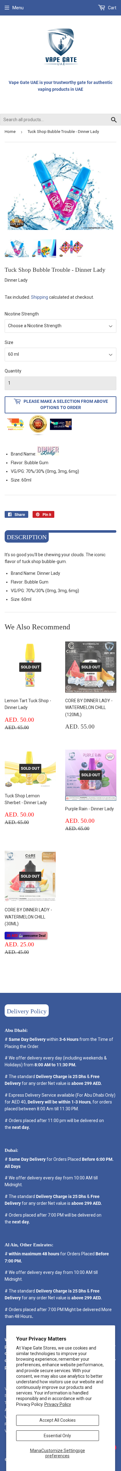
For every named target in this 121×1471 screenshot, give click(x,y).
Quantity (13, 370)
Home (10, 131)
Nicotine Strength (22, 313)
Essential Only (57, 1435)
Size (9, 342)
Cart (111, 7)
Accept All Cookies (57, 1420)
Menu (18, 8)
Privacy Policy (57, 1404)
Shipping (39, 297)
